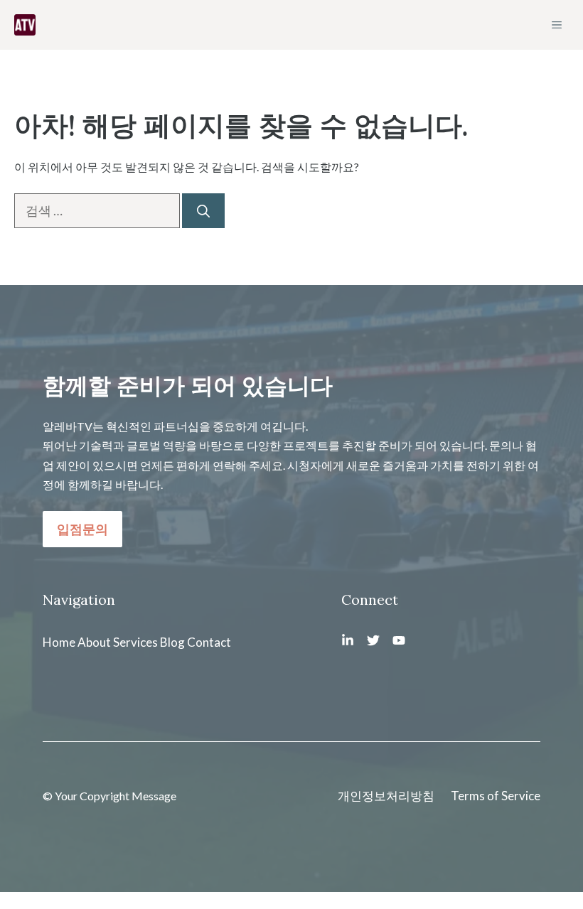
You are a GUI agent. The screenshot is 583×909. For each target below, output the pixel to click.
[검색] (203, 210)
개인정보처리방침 (386, 795)
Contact (209, 642)
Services (135, 642)
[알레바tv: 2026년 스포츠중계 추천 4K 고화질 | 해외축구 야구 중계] (25, 25)
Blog (172, 642)
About (94, 642)
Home (59, 642)
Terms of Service (495, 795)
